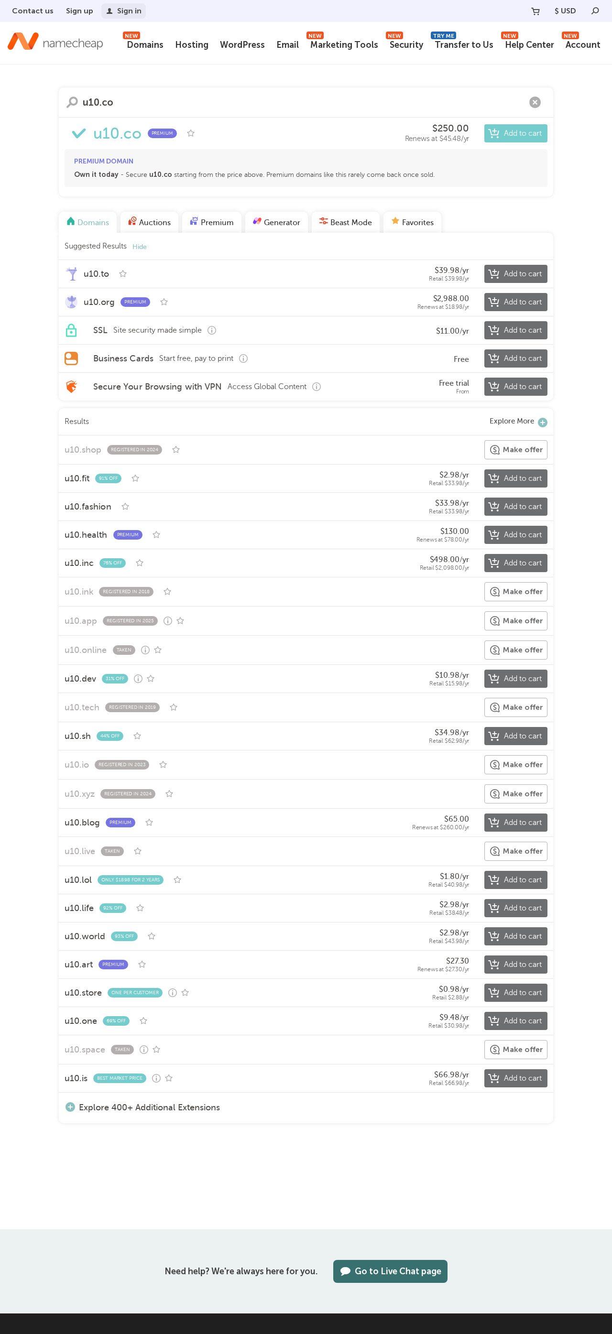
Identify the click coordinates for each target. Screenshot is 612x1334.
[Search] (595, 11)
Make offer (523, 449)
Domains (144, 43)
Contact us (33, 10)
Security (405, 43)
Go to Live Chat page (398, 1271)
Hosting (191, 45)
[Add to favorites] (190, 133)
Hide (139, 246)
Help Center (528, 43)
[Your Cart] (535, 11)
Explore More (512, 421)
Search (72, 102)
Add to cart (523, 133)
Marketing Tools (343, 43)
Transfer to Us (463, 43)
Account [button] (582, 43)
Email (287, 45)
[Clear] (535, 102)
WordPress (242, 45)
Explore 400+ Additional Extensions (149, 1107)
